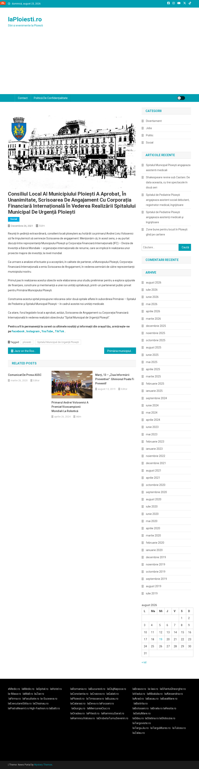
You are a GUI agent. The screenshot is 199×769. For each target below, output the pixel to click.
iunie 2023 (152, 427)
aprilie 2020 (153, 528)
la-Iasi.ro (153, 688)
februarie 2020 (155, 542)
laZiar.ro (39, 693)
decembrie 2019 (156, 557)
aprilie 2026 (153, 311)
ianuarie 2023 (154, 448)
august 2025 (153, 347)
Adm (42, 225)
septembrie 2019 (156, 578)
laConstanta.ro (79, 693)
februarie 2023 (155, 441)
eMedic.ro (14, 688)
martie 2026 (153, 318)
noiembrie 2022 (155, 456)
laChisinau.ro (41, 703)
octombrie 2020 (155, 484)
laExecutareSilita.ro (20, 703)
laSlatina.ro (152, 718)
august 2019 (153, 586)
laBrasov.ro (139, 688)
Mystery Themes (43, 764)
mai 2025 (151, 362)
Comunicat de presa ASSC (24, 374)
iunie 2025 (152, 354)
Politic (149, 135)
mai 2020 (151, 521)
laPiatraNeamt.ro (18, 708)
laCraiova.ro (97, 693)
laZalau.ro (139, 732)
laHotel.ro (56, 688)
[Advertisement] (99, 65)
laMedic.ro (28, 688)
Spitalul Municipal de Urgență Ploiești (58, 342)
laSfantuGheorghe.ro (173, 688)
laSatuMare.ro (142, 713)
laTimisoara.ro (95, 698)
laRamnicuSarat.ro (112, 713)
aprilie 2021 (153, 477)
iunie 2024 (152, 405)
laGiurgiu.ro (79, 708)
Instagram (33, 331)
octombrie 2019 (155, 571)
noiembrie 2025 (155, 333)
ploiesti (27, 342)
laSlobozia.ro (167, 718)
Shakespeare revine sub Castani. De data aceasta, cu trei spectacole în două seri (168, 182)
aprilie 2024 (153, 419)
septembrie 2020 (156, 492)
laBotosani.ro (141, 708)
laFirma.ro (15, 698)
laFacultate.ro (31, 698)
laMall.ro (28, 693)
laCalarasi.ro (78, 703)
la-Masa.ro (14, 693)
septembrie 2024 (156, 398)
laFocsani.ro (106, 703)
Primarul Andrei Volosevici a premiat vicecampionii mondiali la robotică (69, 407)
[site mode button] (181, 98)
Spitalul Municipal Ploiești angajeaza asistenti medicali (168, 168)
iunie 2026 (152, 296)
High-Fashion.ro (39, 708)
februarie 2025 (155, 383)
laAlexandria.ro (173, 693)
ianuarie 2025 (154, 390)
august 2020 (153, 499)
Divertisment (154, 120)
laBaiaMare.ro (168, 698)
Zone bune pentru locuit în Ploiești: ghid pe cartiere (167, 232)
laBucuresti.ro (96, 688)
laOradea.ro (77, 713)
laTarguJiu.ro (141, 728)
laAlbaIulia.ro (155, 693)
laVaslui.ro (140, 693)
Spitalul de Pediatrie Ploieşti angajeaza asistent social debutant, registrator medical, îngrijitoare (167, 199)
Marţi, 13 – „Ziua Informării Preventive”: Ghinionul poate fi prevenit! (114, 379)
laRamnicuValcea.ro (82, 718)
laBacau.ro (152, 698)
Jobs (149, 128)
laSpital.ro (42, 688)
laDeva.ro (93, 703)
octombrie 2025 (155, 340)
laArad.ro (138, 698)
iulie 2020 (152, 506)
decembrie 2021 (156, 463)
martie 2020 (153, 535)
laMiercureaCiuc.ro (98, 708)
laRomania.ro (78, 688)
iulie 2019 (152, 593)
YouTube (47, 331)
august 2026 (153, 282)
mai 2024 (151, 412)
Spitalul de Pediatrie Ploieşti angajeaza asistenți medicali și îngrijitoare (164, 217)
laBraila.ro (156, 708)
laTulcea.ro (179, 728)
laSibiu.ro (138, 718)
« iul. (144, 662)
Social (13, 219)
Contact (23, 98)
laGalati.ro (112, 693)
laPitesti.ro (93, 713)
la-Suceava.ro (48, 698)
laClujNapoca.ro (116, 688)
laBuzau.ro (111, 698)
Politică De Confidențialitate (51, 98)
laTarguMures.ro (160, 728)
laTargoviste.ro (142, 723)
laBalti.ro (54, 708)
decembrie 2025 (156, 325)
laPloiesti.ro (25, 19)
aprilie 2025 (153, 369)
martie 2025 (153, 376)
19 (160, 639)
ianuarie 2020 (154, 550)
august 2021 (153, 470)
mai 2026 (151, 304)
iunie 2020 (152, 513)
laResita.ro (169, 708)
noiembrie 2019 (155, 564)
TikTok (59, 331)
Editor (36, 380)
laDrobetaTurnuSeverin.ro (112, 718)
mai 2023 (151, 434)
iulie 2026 (152, 289)
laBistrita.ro (141, 703)
